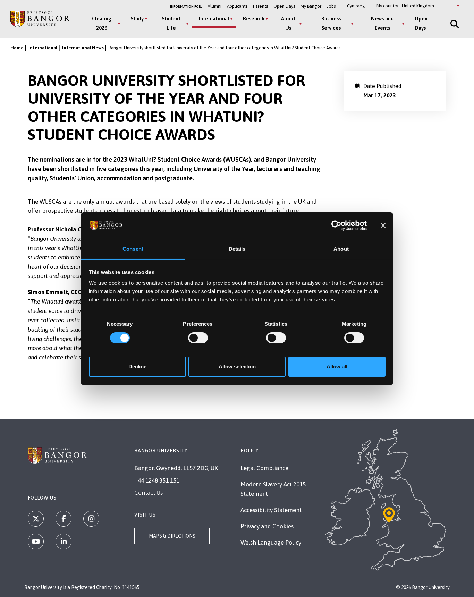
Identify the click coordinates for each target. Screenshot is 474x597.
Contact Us (148, 492)
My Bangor (311, 6)
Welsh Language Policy (270, 542)
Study (137, 19)
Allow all (337, 366)
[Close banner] (383, 225)
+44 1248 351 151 (156, 480)
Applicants (237, 6)
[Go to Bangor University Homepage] (39, 19)
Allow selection (237, 366)
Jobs (331, 6)
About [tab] (341, 249)
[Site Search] (454, 24)
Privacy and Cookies (267, 526)
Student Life (171, 23)
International (214, 19)
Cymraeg (356, 5)
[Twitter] (36, 519)
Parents (260, 6)
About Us (288, 23)
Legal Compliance (264, 467)
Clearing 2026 (101, 23)
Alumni (214, 6)
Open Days (284, 6)
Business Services (331, 23)
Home (17, 47)
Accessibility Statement (271, 509)
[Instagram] (91, 519)
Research (253, 19)
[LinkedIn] (63, 541)
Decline (137, 366)
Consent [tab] (132, 249)
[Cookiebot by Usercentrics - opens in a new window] (336, 225)
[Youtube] (36, 541)
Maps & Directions (172, 536)
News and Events (382, 23)
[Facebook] (63, 519)
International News (83, 47)
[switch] (198, 337)
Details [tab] (237, 249)
